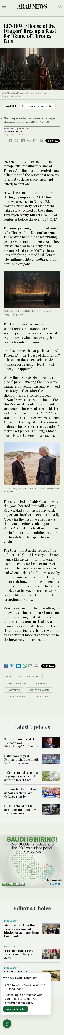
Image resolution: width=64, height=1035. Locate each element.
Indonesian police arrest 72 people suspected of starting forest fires (21, 776)
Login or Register (15, 1009)
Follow (54, 140)
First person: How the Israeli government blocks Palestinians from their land (21, 930)
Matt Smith (14, 690)
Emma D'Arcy (42, 683)
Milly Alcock (42, 697)
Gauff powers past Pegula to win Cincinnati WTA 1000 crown (21, 759)
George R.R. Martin (39, 690)
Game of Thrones (18, 683)
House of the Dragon (28, 676)
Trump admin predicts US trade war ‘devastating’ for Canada (21, 742)
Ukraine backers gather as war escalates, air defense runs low (20, 792)
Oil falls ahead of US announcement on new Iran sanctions (20, 809)
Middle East (11, 921)
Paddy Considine (17, 697)
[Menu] (4, 6)
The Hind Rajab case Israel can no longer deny (18, 954)
